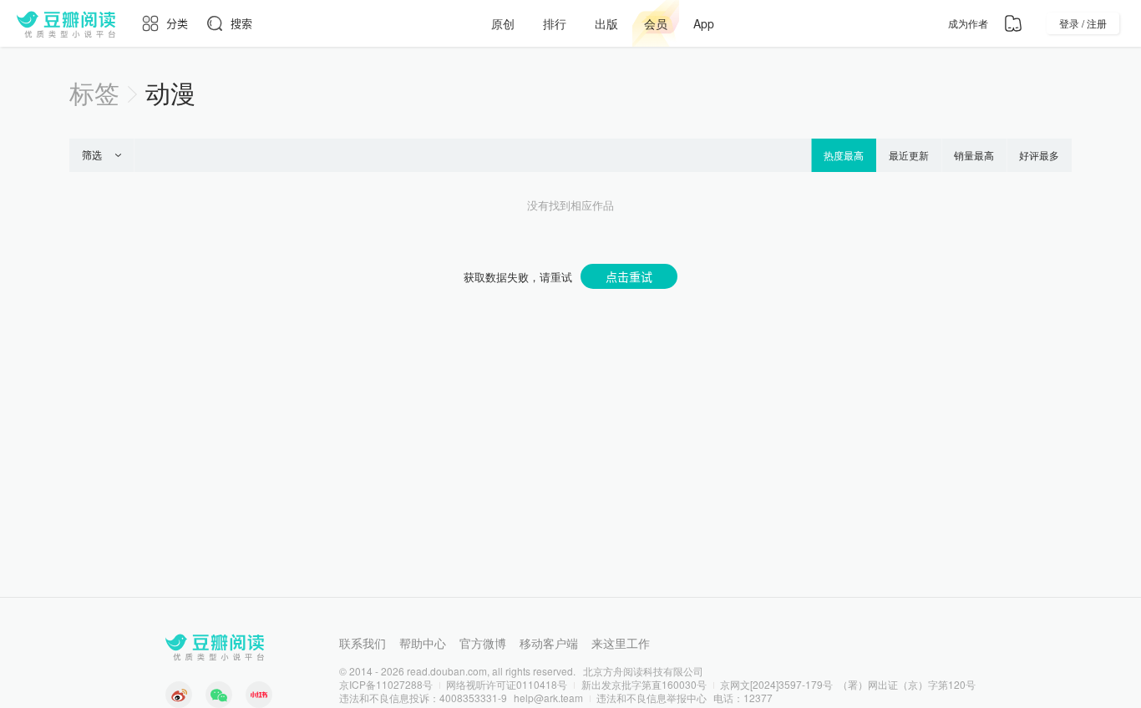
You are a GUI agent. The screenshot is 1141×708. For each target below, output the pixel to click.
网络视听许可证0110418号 (506, 684)
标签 (94, 92)
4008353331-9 (473, 697)
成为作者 (968, 23)
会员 (655, 23)
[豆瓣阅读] (66, 23)
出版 (606, 23)
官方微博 (482, 643)
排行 (554, 23)
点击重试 (629, 276)
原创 (503, 23)
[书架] (1013, 23)
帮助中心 (422, 643)
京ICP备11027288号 (386, 684)
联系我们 (362, 643)
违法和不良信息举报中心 (651, 697)
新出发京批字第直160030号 (644, 684)
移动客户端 (549, 643)
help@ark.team (548, 697)
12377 (758, 697)
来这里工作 (620, 643)
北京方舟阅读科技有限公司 (643, 671)
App (703, 23)
